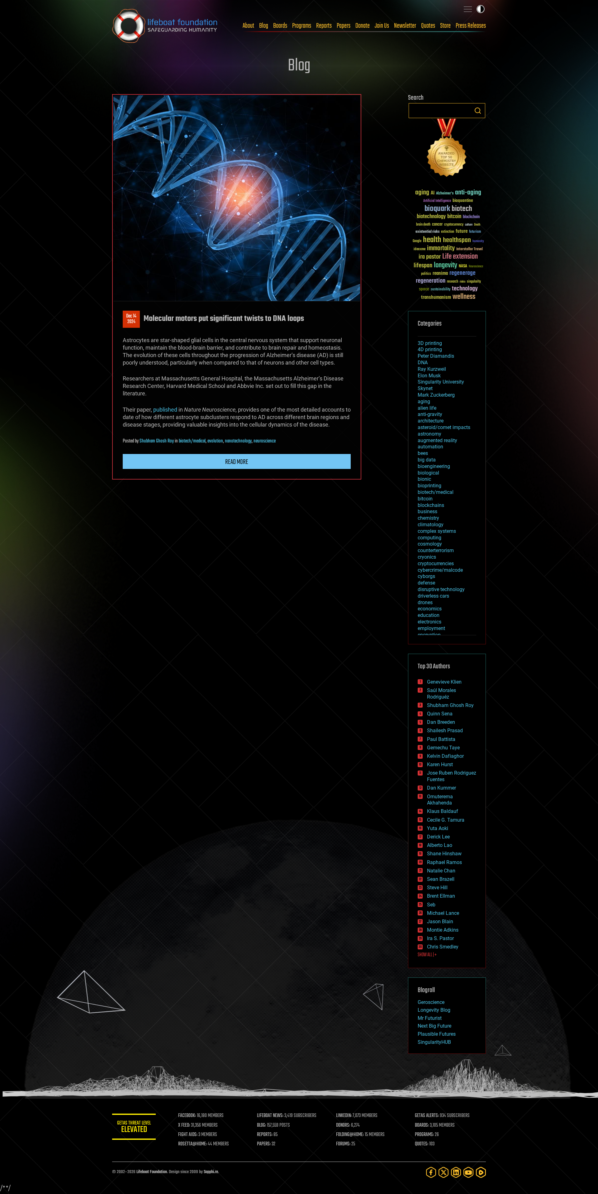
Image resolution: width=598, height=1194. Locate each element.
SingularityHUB (434, 1042)
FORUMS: (343, 1144)
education (428, 615)
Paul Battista (441, 739)
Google (417, 241)
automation (430, 447)
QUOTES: (421, 1144)
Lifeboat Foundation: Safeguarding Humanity (165, 26)
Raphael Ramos (444, 862)
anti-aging (468, 193)
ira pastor (430, 256)
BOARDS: (422, 1125)
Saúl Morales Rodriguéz (441, 693)
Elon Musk (429, 376)
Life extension (460, 257)
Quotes (428, 26)
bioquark (437, 208)
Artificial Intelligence (437, 201)
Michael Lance (443, 913)
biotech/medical (192, 441)
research (452, 282)
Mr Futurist (430, 1018)
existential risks (427, 232)
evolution (215, 441)
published (165, 409)
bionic (424, 479)
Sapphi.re (211, 1172)
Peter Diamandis (436, 356)
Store (445, 26)
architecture (431, 421)
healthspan (457, 240)
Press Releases (471, 26)
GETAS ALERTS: (427, 1116)
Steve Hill (437, 888)
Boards (280, 26)
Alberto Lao (439, 845)
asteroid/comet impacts (444, 427)
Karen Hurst (440, 764)
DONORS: (343, 1125)
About (248, 26)
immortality (441, 248)
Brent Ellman (441, 896)
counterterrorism (436, 550)
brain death (423, 225)
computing (429, 538)
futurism (475, 232)
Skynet (425, 388)
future (461, 231)
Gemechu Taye (443, 748)
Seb (431, 905)
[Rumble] (481, 1172)
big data (427, 460)
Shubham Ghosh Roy (157, 441)
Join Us (382, 26)
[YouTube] (468, 1172)
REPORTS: (265, 1135)
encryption (429, 635)
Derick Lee (438, 837)
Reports (324, 26)
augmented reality (437, 440)
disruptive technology (441, 589)
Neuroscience (476, 267)
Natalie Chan (441, 871)
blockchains (431, 505)
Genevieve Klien (444, 682)
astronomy (429, 434)
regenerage (462, 273)
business (427, 511)
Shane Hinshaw (444, 854)
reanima (440, 273)
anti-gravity (430, 414)
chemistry (428, 518)
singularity (474, 282)
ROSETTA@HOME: (192, 1144)
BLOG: (261, 1125)
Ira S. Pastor (440, 938)
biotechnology (431, 216)
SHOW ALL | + (427, 955)
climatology (431, 525)
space (424, 289)
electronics (429, 622)
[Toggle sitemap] (468, 9)
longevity (445, 265)
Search (477, 110)
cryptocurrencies (436, 563)
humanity (478, 241)
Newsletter (405, 26)
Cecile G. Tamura (445, 820)
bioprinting (429, 486)
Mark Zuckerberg (436, 395)
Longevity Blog (434, 1010)
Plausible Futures (437, 1034)
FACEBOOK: (187, 1116)
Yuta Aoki (437, 828)
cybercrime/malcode (440, 570)
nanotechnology (238, 441)
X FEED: (184, 1125)
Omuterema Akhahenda (440, 800)
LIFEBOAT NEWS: (270, 1116)
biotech (462, 209)
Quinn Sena (440, 714)
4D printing (430, 349)
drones (425, 602)
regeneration (430, 280)
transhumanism (436, 297)
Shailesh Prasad (445, 730)
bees (423, 453)
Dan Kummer (441, 788)
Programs (301, 26)
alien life (427, 408)
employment (431, 628)
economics (430, 609)
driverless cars (433, 596)
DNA (423, 362)
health (432, 240)
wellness (464, 297)
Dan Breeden (441, 722)
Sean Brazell (440, 879)
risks (462, 282)
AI (432, 193)
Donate (362, 26)
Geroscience (431, 1002)
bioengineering (434, 466)
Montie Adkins (442, 930)
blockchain (471, 217)
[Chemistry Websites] (447, 149)
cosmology (430, 544)
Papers (343, 26)
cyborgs (426, 576)
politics (426, 274)
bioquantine (463, 200)
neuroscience (265, 441)
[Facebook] (431, 1172)
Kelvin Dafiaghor (445, 756)
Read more (236, 462)
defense (426, 583)
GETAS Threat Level (134, 1127)
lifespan (423, 265)
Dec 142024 (131, 319)
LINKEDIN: (344, 1116)
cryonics (427, 557)
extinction (447, 232)
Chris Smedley (442, 947)
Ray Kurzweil (432, 369)
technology (465, 289)
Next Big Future (434, 1026)
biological (428, 473)
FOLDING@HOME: (350, 1135)
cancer (437, 224)
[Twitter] (443, 1172)
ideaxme (419, 249)
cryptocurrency (453, 225)
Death (477, 225)
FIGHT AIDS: (187, 1135)
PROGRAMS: (424, 1135)
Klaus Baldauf (442, 811)
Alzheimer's (444, 193)
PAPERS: (264, 1144)
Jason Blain (440, 921)
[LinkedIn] (456, 1172)
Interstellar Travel (469, 249)
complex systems (437, 531)
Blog (263, 26)
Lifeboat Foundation (151, 1172)
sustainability (440, 290)
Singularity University (441, 382)
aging (422, 193)
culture (468, 225)
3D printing (430, 343)
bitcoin (454, 216)
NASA (463, 266)
